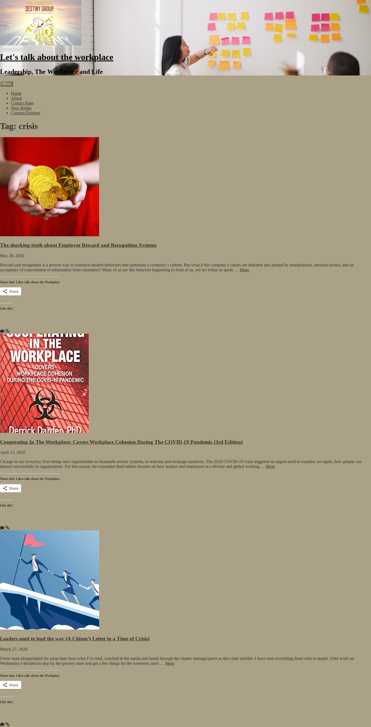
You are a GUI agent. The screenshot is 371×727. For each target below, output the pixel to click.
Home (16, 93)
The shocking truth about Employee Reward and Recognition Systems (78, 245)
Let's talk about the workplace (56, 57)
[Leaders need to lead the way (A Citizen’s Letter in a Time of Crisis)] (49, 628)
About (16, 98)
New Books (21, 108)
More (244, 269)
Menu (6, 84)
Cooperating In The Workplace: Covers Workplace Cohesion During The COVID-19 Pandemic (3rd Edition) (121, 442)
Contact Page (22, 103)
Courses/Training (25, 113)
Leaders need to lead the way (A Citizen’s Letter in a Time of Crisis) (74, 638)
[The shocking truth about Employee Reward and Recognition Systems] (49, 234)
